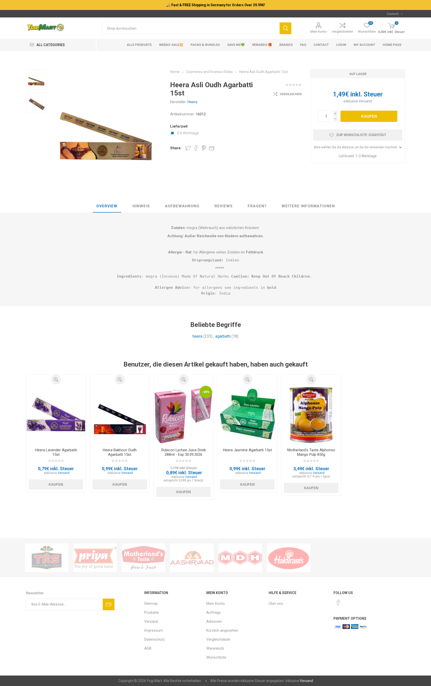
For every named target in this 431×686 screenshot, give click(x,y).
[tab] (107, 206)
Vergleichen (291, 94)
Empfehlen (212, 148)
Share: (176, 148)
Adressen (214, 621)
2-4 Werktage (188, 133)
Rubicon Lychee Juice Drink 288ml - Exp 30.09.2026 (183, 452)
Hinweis (141, 206)
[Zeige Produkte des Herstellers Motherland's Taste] (143, 557)
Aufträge (213, 612)
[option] (36, 80)
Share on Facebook (196, 148)
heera (197, 336)
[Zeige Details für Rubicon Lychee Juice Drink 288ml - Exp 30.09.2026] (184, 414)
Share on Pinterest (204, 148)
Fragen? (257, 206)
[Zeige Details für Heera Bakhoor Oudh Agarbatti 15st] (120, 414)
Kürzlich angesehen (222, 630)
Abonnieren (108, 604)
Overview (106, 206)
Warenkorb (215, 648)
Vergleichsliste (342, 31)
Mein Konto (318, 31)
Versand (365, 101)
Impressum (153, 630)
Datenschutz (154, 639)
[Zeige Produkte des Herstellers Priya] (95, 557)
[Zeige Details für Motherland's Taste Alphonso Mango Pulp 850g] (311, 414)
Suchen (285, 28)
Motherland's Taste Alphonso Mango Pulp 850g (311, 452)
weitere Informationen (308, 206)
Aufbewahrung (182, 206)
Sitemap (151, 603)
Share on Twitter (188, 148)
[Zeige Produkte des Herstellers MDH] (240, 557)
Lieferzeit (179, 126)
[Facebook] (338, 603)
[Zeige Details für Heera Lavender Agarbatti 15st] (56, 414)
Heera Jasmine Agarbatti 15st (247, 450)
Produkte (151, 612)
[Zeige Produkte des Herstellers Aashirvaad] (192, 557)
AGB (147, 648)
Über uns (276, 603)
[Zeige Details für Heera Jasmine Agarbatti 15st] (247, 414)
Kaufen (369, 116)
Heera (192, 102)
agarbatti (222, 336)
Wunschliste (216, 657)
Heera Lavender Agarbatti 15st (56, 452)
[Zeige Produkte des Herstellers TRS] (46, 557)
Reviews (224, 206)
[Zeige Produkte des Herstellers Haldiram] (288, 557)
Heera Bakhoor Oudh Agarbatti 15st (120, 452)
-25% (206, 392)
